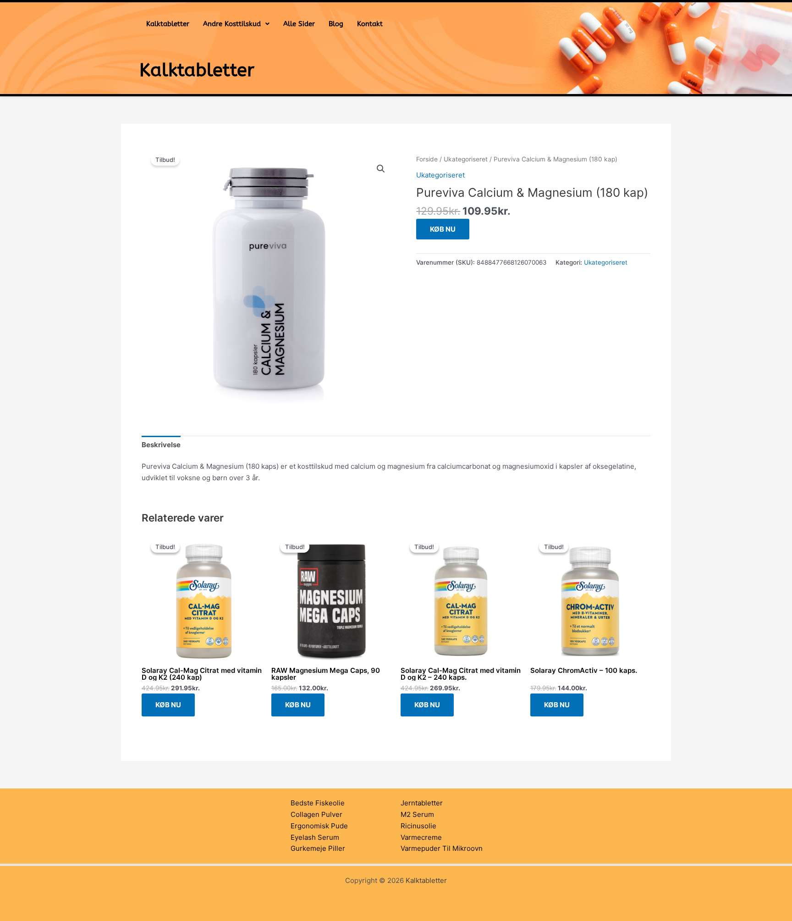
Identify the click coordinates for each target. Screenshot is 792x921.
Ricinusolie (418, 825)
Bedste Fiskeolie (318, 803)
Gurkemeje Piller (318, 848)
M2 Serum (417, 814)
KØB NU (443, 229)
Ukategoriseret (466, 159)
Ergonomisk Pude (319, 825)
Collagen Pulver (316, 814)
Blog (336, 24)
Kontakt (370, 24)
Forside (427, 159)
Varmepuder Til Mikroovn (442, 848)
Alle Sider (299, 24)
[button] (236, 24)
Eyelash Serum (315, 837)
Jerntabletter (422, 803)
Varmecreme (421, 837)
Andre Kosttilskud (232, 24)
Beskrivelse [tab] (161, 444)
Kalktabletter (167, 24)
